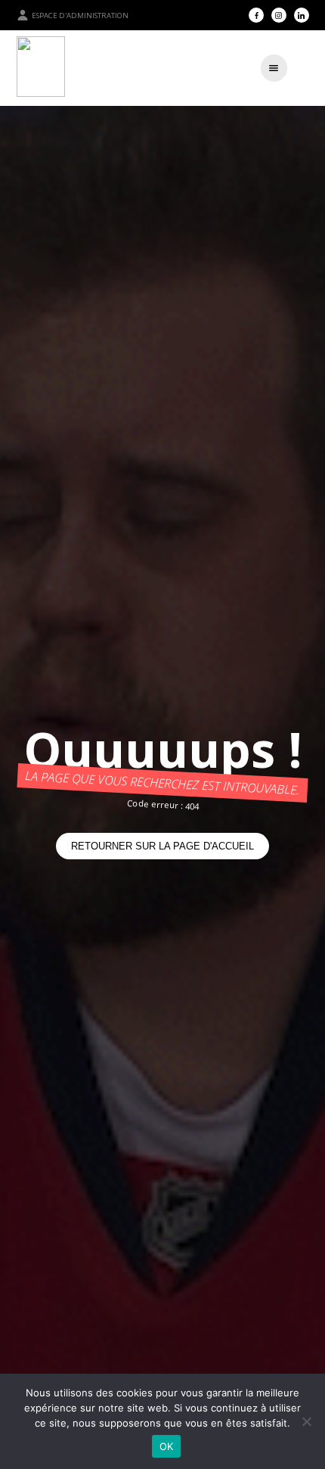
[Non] (306, 1421)
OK (166, 1446)
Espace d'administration (80, 15)
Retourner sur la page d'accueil (162, 846)
